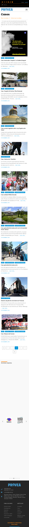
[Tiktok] (10, 2)
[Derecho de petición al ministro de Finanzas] (14, 287)
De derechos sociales (9, 88)
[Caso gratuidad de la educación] (14, 251)
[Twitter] (2, 2)
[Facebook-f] (4, 2)
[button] (26, 9)
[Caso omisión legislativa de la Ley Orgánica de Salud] (14, 114)
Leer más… (12, 66)
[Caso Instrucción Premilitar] (14, 148)
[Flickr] (12, 2)
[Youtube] (8, 2)
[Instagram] (6, 2)
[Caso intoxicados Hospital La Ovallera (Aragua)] (14, 43)
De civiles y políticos (6, 156)
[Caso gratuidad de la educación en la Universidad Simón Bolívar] (14, 215)
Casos (3, 88)
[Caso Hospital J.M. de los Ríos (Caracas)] (14, 80)
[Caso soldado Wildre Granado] (14, 181)
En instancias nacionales (20, 192)
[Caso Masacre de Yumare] (14, 322)
